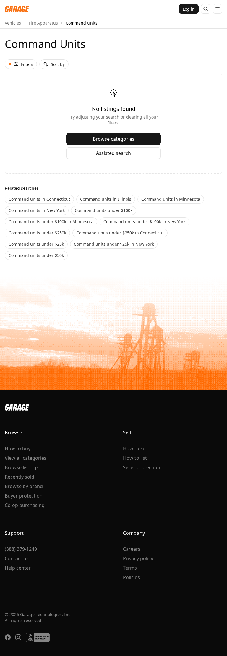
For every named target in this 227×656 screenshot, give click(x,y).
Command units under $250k (37, 233)
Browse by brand (24, 486)
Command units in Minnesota (170, 199)
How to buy (17, 448)
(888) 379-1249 (21, 549)
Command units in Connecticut (39, 199)
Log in (189, 9)
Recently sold (19, 477)
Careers (131, 549)
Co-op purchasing (25, 505)
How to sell (135, 448)
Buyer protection (24, 496)
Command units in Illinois (105, 199)
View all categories (25, 458)
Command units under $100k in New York (144, 221)
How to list (135, 458)
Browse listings (22, 467)
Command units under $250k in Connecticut (120, 233)
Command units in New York (37, 210)
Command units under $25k (36, 244)
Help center (18, 568)
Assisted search (113, 153)
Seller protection (141, 467)
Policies (131, 577)
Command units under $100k (103, 210)
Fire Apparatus (43, 23)
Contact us (17, 558)
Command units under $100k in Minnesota (51, 221)
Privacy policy (138, 558)
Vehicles (13, 23)
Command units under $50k (36, 255)
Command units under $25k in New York (114, 244)
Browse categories (113, 139)
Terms (130, 568)
